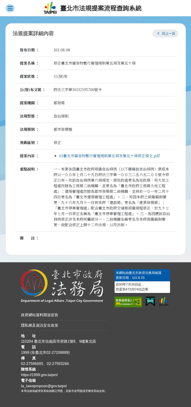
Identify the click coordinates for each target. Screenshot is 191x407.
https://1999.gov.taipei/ (39, 375)
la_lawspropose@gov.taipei (44, 386)
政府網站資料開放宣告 (39, 315)
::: (1, 26)
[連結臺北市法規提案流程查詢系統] (93, 8)
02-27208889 (57, 352)
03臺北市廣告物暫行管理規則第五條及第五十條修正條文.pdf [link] (109, 155)
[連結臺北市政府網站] (163, 302)
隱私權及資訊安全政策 (39, 325)
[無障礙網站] (128, 302)
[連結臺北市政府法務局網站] (64, 286)
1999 (25, 352)
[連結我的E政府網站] (150, 301)
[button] (165, 33)
